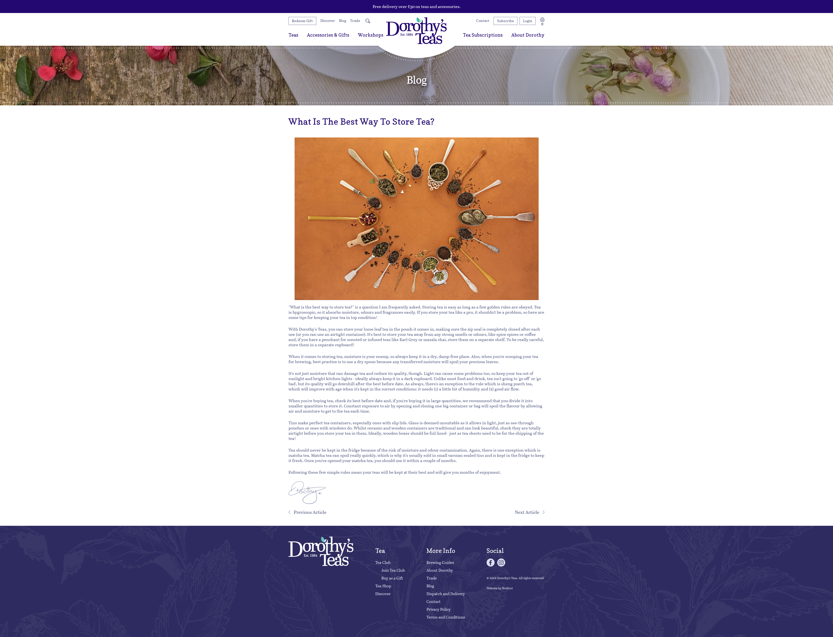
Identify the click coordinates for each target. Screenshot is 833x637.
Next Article (527, 512)
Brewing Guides (440, 562)
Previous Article (310, 512)
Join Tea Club (393, 570)
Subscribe (505, 21)
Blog (342, 20)
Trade (355, 20)
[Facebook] (491, 563)
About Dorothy (527, 35)
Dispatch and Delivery (445, 593)
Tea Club (383, 562)
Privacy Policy (438, 609)
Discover (327, 20)
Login (527, 21)
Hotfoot (507, 588)
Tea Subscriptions (483, 35)
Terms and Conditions (445, 617)
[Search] (367, 20)
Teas (293, 35)
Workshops (370, 35)
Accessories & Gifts (328, 35)
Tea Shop (383, 586)
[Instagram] (501, 563)
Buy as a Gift (392, 578)
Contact (482, 20)
